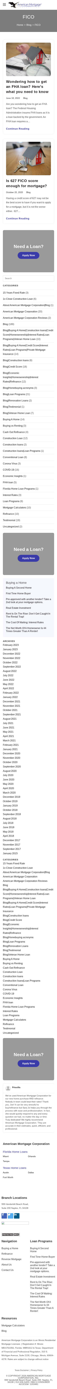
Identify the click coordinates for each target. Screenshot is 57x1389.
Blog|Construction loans (16, 360)
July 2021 (8, 723)
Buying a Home (10, 1248)
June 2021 (8, 727)
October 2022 (10, 662)
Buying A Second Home (19, 587)
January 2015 (10, 853)
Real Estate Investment (18, 608)
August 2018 (10, 818)
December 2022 (11, 653)
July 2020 (8, 775)
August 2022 (10, 671)
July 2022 (8, 675)
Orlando (32, 1156)
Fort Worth (8, 1177)
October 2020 (10, 762)
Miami (6, 1156)
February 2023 (11, 645)
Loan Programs (11, 501)
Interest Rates (10, 495)
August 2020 (10, 771)
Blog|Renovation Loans (15, 400)
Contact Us (8, 1270)
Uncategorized (11, 526)
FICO (37, 25)
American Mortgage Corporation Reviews (25, 318)
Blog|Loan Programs (14, 394)
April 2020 (8, 788)
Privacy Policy (36, 1370)
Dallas (31, 1172)
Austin (6, 1172)
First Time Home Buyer (18, 593)
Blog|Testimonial (12, 406)
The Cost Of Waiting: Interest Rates (25, 622)
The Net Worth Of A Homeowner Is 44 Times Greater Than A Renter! (26, 629)
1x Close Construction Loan (18, 299)
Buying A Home (11, 419)
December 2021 (11, 701)
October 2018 (10, 810)
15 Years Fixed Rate (14, 292)
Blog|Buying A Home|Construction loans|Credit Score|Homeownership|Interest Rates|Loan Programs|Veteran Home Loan (28, 334)
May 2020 (8, 784)
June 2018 (8, 827)
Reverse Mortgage (11, 1259)
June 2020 (8, 779)
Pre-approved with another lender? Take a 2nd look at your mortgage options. (28, 600)
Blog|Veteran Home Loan (16, 413)
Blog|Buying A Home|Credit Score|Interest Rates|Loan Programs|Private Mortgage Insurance (25, 349)
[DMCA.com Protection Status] (11, 1234)
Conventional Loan (13, 457)
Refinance (8, 514)
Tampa (6, 1161)
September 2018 (12, 814)
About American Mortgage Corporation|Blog (26, 305)
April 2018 (8, 836)
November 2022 (11, 658)
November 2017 (11, 844)
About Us (7, 1264)
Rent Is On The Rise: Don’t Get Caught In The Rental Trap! (28, 615)
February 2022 (11, 692)
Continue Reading (17, 129)
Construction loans (13, 444)
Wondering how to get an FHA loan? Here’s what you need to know (27, 87)
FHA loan (8, 482)
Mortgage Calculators (14, 507)
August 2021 (10, 719)
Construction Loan (13, 438)
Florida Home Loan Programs (19, 488)
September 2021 (12, 714)
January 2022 (10, 697)
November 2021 (11, 706)
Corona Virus (10, 463)
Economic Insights (13, 476)
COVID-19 (8, 469)
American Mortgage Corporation (20, 311)
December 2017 (11, 840)
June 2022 (8, 680)
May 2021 (8, 732)
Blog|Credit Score (12, 366)
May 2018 (8, 831)
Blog (25, 98)
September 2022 (12, 666)
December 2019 (11, 797)
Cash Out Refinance (14, 432)
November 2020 (11, 758)
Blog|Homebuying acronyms (18, 388)
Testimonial (9, 520)
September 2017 (12, 849)
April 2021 (8, 736)
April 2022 (8, 688)
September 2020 (12, 766)
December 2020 (11, 753)
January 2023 (10, 649)
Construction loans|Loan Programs (21, 451)
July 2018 (8, 823)
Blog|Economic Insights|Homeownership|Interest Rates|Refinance (20, 377)
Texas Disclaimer (22, 1370)
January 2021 (10, 749)
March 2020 (9, 792)
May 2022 (8, 684)
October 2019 (10, 801)
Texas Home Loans (14, 1167)
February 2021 (11, 745)
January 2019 (10, 805)
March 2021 (9, 740)
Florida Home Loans (15, 1151)
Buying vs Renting (13, 425)
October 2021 (10, 710)
